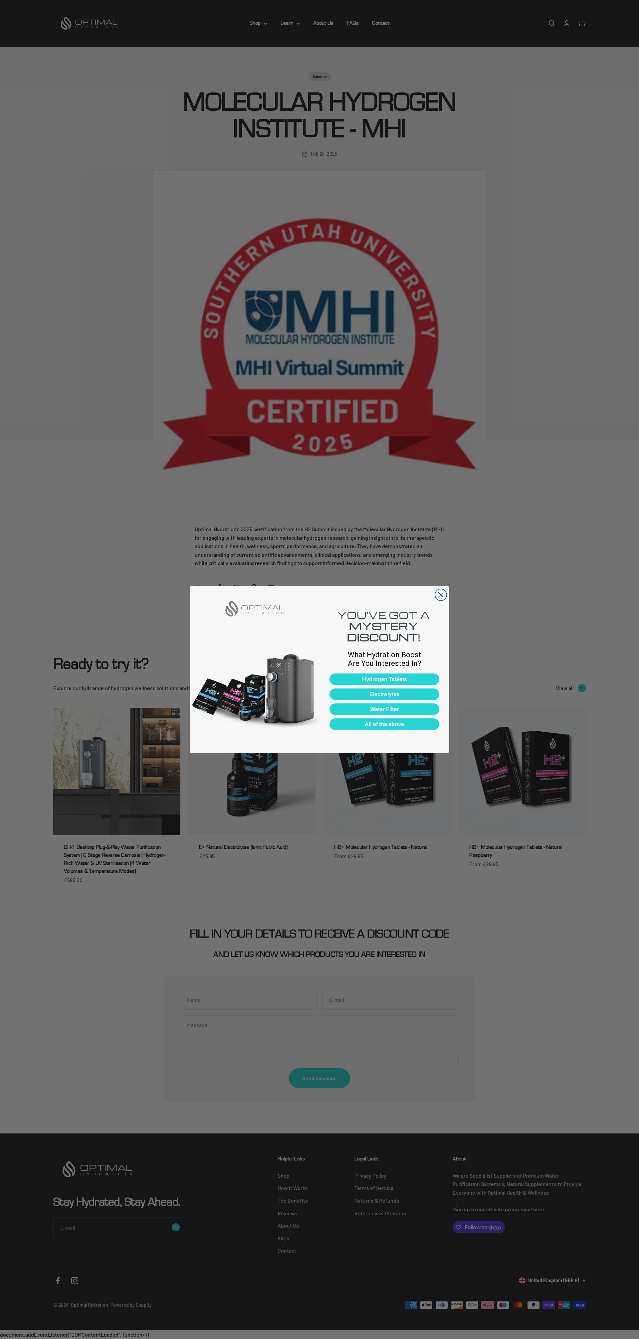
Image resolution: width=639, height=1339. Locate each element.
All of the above (384, 724)
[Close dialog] (441, 595)
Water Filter (384, 709)
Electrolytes (384, 694)
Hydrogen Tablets (384, 679)
